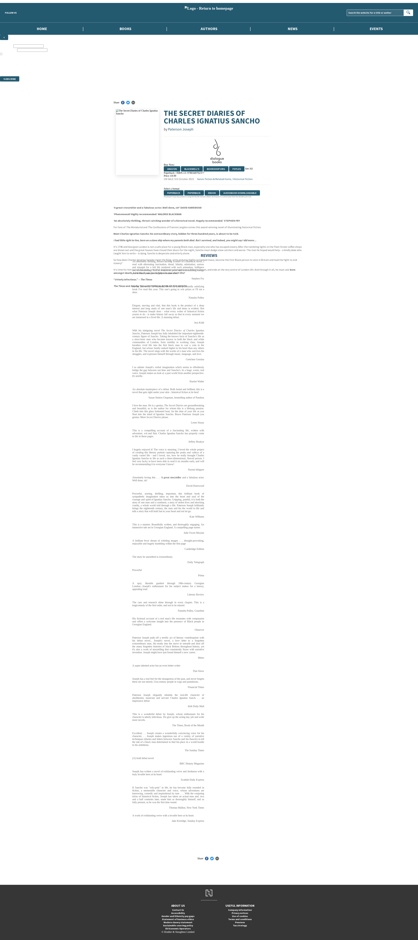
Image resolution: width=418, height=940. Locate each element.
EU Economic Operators (178, 928)
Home (42, 28)
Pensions (240, 922)
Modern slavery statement (178, 922)
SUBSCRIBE (9, 79)
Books (125, 28)
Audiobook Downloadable (240, 192)
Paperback (194, 192)
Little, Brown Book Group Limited (40, 63)
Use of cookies (240, 916)
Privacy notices (240, 913)
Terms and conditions (240, 919)
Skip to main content (10, 1)
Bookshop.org (216, 168)
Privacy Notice (64, 68)
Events (376, 28)
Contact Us (178, 909)
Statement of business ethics (178, 919)
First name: (6, 46)
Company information (240, 909)
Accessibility (178, 913)
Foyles (237, 168)
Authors (209, 28)
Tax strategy (240, 925)
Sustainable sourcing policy (178, 925)
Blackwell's (191, 168)
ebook (212, 192)
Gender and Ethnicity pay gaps (177, 916)
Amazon (172, 168)
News (292, 28)
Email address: (8, 50)
